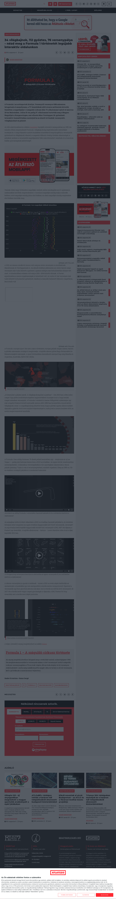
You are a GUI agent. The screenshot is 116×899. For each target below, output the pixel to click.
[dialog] (58, 883)
